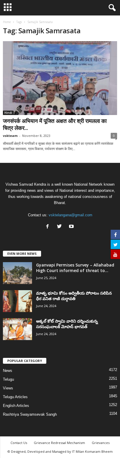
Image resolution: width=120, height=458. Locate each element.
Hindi (8, 113)
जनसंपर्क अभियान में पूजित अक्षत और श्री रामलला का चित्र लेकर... (55, 124)
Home (7, 22)
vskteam (10, 135)
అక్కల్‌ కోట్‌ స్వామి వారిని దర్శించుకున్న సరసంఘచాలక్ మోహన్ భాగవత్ (67, 323)
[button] (111, 7)
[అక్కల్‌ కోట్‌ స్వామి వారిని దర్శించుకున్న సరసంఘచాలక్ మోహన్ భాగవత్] (17, 329)
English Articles (16, 405)
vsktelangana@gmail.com (70, 215)
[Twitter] (61, 227)
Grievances (101, 442)
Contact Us (18, 442)
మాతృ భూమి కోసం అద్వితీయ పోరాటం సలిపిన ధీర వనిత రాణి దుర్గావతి (74, 295)
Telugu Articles (15, 397)
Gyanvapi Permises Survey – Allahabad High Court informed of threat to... (75, 267)
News (7, 370)
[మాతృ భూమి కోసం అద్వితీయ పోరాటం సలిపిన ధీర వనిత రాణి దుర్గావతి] (17, 301)
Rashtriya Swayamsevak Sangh (30, 414)
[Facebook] (49, 227)
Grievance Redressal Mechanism (59, 442)
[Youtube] (72, 227)
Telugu (8, 379)
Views (8, 388)
